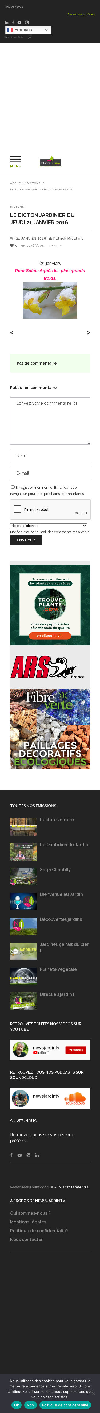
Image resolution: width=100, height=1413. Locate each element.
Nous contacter (26, 1239)
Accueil (17, 183)
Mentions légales (28, 1221)
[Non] (93, 1393)
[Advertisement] (50, 95)
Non (30, 1405)
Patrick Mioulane (68, 238)
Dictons (34, 183)
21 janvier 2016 (31, 238)
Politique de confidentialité (39, 1230)
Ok (16, 1405)
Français (22, 29)
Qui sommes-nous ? (30, 1213)
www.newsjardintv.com (30, 1187)
